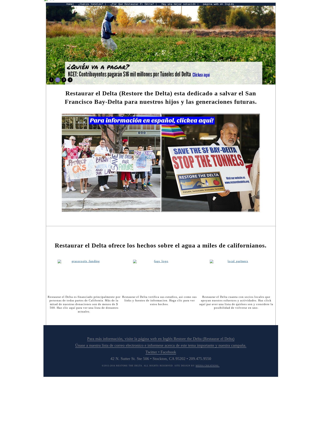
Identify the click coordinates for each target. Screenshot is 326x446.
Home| (70, 4)
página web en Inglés (218, 4)
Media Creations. (208, 365)
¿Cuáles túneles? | (92, 4)
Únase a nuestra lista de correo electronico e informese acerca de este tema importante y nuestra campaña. (160, 345)
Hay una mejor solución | (180, 4)
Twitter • (153, 352)
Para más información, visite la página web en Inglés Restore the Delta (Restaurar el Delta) (160, 338)
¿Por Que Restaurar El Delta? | (133, 4)
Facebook (168, 352)
